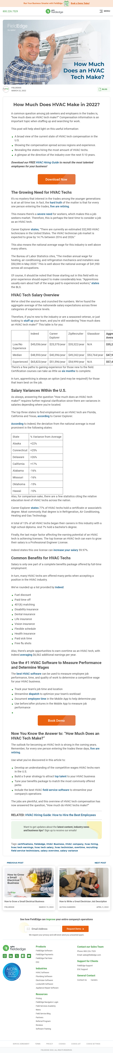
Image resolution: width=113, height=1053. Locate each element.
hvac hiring (91, 844)
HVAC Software (42, 972)
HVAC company (74, 844)
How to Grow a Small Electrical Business (24, 901)
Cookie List (76, 1044)
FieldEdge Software (44, 951)
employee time (37, 698)
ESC (37, 962)
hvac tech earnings (22, 847)
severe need (44, 214)
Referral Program (43, 1021)
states (35, 229)
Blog (104, 89)
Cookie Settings (93, 1044)
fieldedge (39, 844)
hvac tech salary (44, 847)
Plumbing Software (44, 976)
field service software (56, 790)
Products (41, 946)
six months (68, 371)
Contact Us (82, 980)
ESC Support (82, 969)
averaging (26, 654)
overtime (79, 847)
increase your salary (65, 550)
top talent (61, 776)
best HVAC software (29, 673)
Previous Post (15, 863)
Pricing (39, 998)
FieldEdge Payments (44, 954)
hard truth (56, 202)
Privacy (49, 1044)
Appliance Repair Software (47, 988)
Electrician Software (44, 980)
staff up (28, 320)
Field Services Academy (46, 1006)
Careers (94, 980)
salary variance (69, 851)
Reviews (39, 1025)
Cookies (62, 1044)
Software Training (43, 1029)
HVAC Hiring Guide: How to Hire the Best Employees (60, 815)
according (43, 416)
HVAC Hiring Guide (47, 162)
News (38, 1010)
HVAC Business (55, 844)
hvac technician (64, 847)
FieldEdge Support (85, 965)
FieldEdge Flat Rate (44, 958)
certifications (25, 844)
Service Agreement (21, 1044)
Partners (39, 1017)
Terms (37, 1044)
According (17, 423)
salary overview (50, 851)
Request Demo (74, 929)
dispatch (34, 694)
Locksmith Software (44, 984)
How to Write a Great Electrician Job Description (83, 901)
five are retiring (59, 206)
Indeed (59, 587)
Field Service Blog (43, 1013)
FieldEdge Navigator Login (47, 1002)
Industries (41, 968)
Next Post (100, 863)
